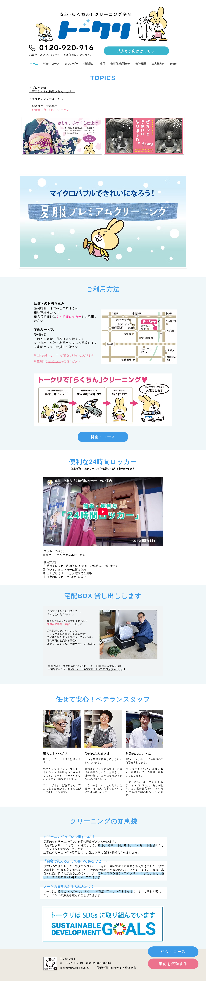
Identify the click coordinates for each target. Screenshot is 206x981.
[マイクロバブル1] (92, 269)
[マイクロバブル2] (95, 269)
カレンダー (54, 361)
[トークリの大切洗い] (116, 269)
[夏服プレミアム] (89, 269)
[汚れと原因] (98, 269)
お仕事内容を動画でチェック (50, 109)
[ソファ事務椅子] (101, 269)
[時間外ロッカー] (110, 269)
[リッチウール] (113, 269)
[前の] (13, 221)
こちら (59, 98)
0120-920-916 (101, 963)
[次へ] (193, 221)
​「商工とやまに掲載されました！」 (52, 91)
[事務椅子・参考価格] (104, 269)
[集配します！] (107, 269)
